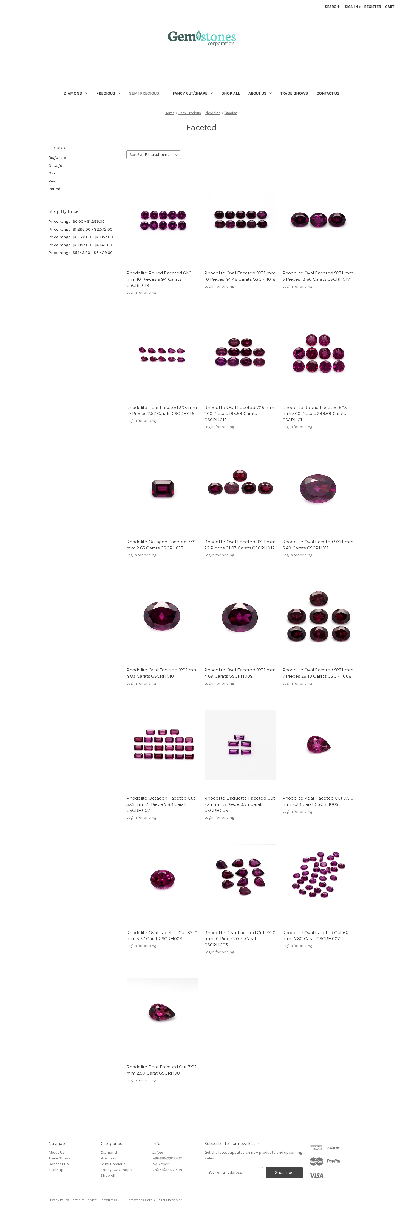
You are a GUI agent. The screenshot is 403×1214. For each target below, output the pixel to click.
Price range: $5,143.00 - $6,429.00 (81, 252)
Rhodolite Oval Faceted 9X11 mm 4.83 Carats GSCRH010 (162, 673)
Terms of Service (84, 1200)
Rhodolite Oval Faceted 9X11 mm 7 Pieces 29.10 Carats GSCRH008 (318, 673)
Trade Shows (294, 93)
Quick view (161, 215)
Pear (53, 181)
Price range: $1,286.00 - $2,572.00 (80, 229)
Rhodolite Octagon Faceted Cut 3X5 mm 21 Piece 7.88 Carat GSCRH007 (160, 804)
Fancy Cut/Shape (190, 93)
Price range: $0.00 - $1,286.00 (77, 221)
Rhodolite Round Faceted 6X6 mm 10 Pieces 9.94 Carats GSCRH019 (158, 279)
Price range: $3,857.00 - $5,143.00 (80, 244)
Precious (105, 93)
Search (332, 6)
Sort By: (136, 155)
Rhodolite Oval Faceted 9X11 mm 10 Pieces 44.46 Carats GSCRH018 (240, 276)
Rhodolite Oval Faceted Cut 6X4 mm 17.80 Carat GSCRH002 (316, 935)
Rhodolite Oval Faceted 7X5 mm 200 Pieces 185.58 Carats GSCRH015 (239, 413)
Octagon (57, 165)
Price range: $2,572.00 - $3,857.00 (81, 236)
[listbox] (162, 155)
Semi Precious (144, 93)
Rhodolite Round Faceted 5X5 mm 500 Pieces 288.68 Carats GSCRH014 (314, 413)
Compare (161, 224)
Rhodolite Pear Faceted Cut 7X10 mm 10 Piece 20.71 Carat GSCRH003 (240, 938)
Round (55, 188)
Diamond (73, 93)
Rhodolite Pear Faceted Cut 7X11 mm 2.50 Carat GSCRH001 (161, 1070)
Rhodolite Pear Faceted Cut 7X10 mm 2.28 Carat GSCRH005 (318, 801)
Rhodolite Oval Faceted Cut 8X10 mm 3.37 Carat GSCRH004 (161, 935)
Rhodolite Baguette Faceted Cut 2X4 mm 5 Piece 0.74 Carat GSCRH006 (239, 804)
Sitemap (56, 1169)
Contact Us (328, 93)
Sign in (351, 6)
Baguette (57, 157)
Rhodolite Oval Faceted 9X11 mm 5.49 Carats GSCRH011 (318, 545)
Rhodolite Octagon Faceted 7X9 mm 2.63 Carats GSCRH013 (161, 545)
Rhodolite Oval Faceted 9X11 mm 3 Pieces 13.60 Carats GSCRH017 (318, 276)
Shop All (231, 93)
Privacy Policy (59, 1200)
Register (372, 6)
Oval (53, 173)
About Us (257, 93)
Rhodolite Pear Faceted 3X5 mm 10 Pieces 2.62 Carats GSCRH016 (161, 410)
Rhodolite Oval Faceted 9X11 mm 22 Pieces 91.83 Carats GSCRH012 (240, 545)
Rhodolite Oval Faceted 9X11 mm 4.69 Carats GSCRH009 (240, 673)
